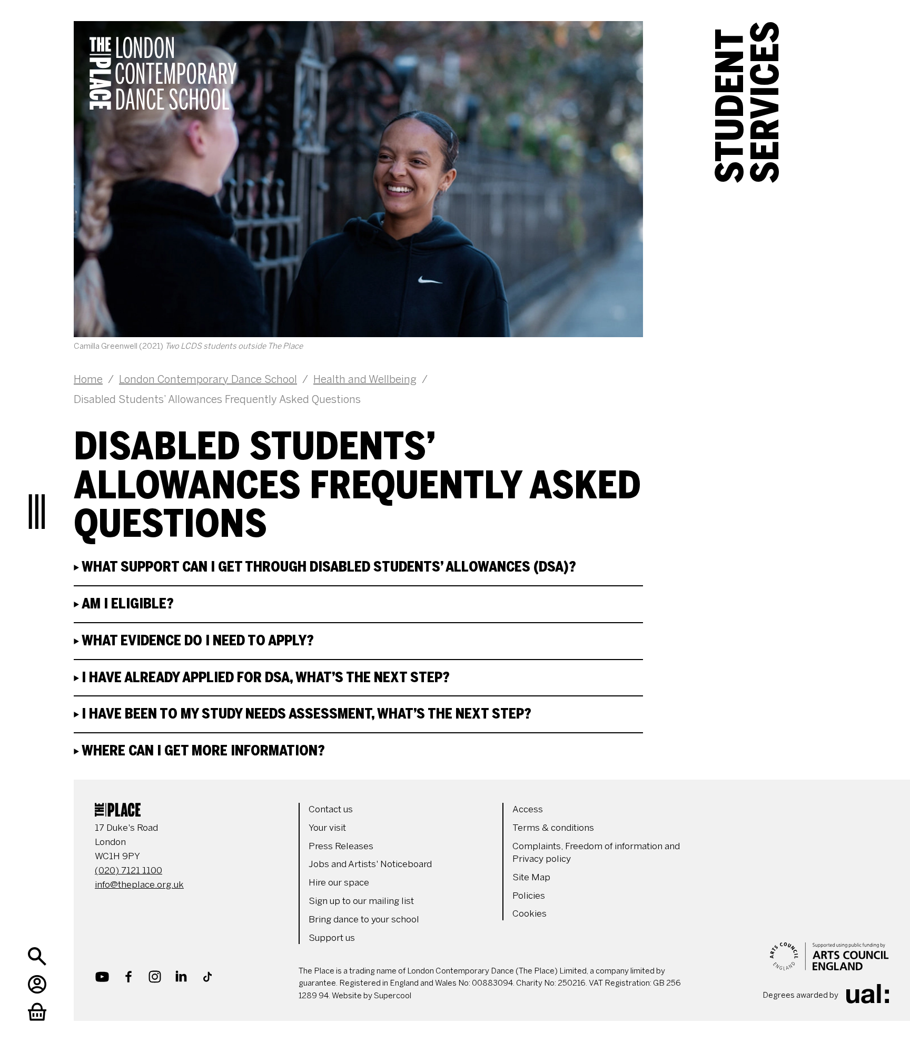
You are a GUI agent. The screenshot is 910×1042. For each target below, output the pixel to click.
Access (527, 809)
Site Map (531, 877)
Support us (332, 937)
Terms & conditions (553, 827)
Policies (528, 895)
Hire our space (339, 882)
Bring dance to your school (364, 919)
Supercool (392, 995)
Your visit (327, 827)
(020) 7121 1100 (128, 870)
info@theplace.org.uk (139, 884)
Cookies (529, 913)
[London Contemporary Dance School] (208, 99)
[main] (481, 379)
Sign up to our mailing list (361, 901)
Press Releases (341, 846)
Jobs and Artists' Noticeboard (370, 864)
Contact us (331, 809)
